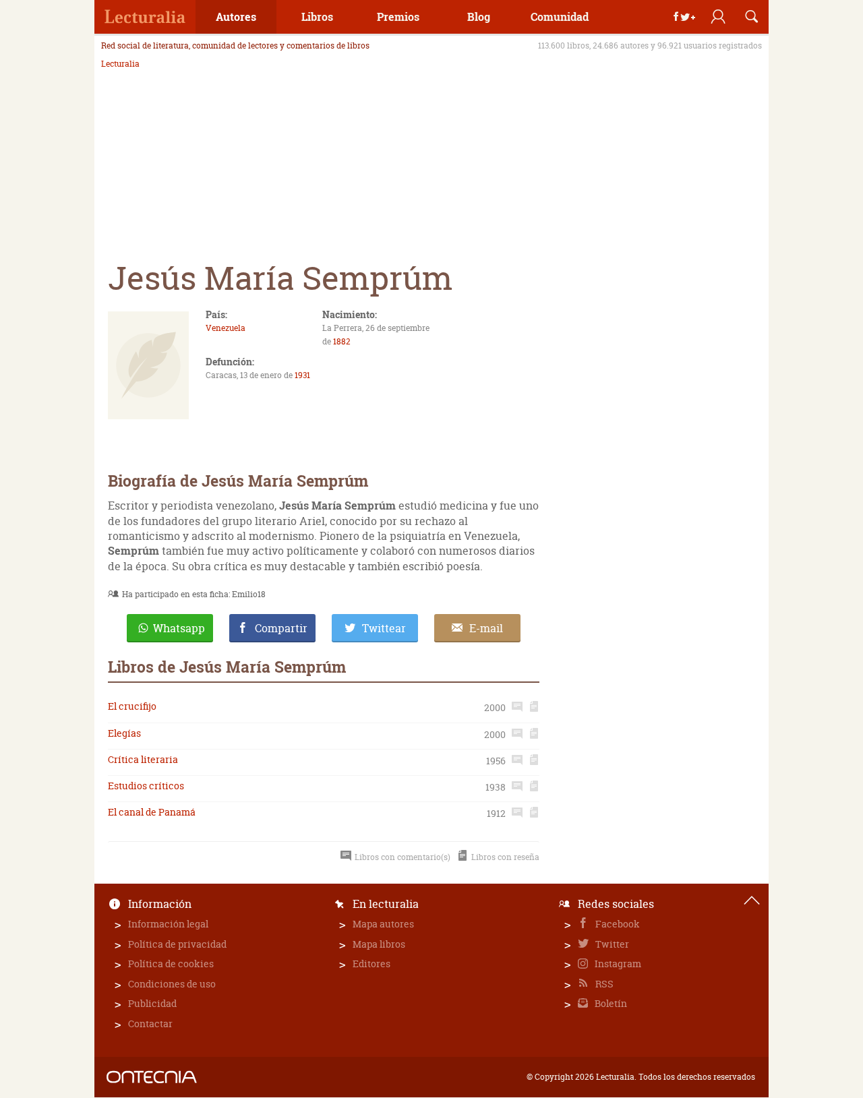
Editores (371, 963)
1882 (342, 341)
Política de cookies (171, 963)
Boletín (610, 1003)
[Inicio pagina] (752, 900)
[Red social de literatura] (145, 17)
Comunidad (560, 16)
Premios (398, 16)
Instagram (617, 963)
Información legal (168, 923)
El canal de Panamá (152, 811)
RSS (603, 983)
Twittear (384, 628)
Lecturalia (120, 64)
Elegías (124, 733)
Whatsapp (179, 628)
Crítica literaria (143, 759)
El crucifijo (132, 706)
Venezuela (225, 328)
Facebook (616, 923)
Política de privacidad (177, 944)
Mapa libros (379, 944)
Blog (478, 16)
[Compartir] (684, 17)
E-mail (486, 628)
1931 (302, 375)
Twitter (611, 944)
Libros (317, 16)
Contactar (150, 1023)
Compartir (281, 628)
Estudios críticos (146, 785)
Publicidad (152, 1003)
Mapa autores (383, 923)
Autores (236, 16)
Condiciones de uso (172, 983)
